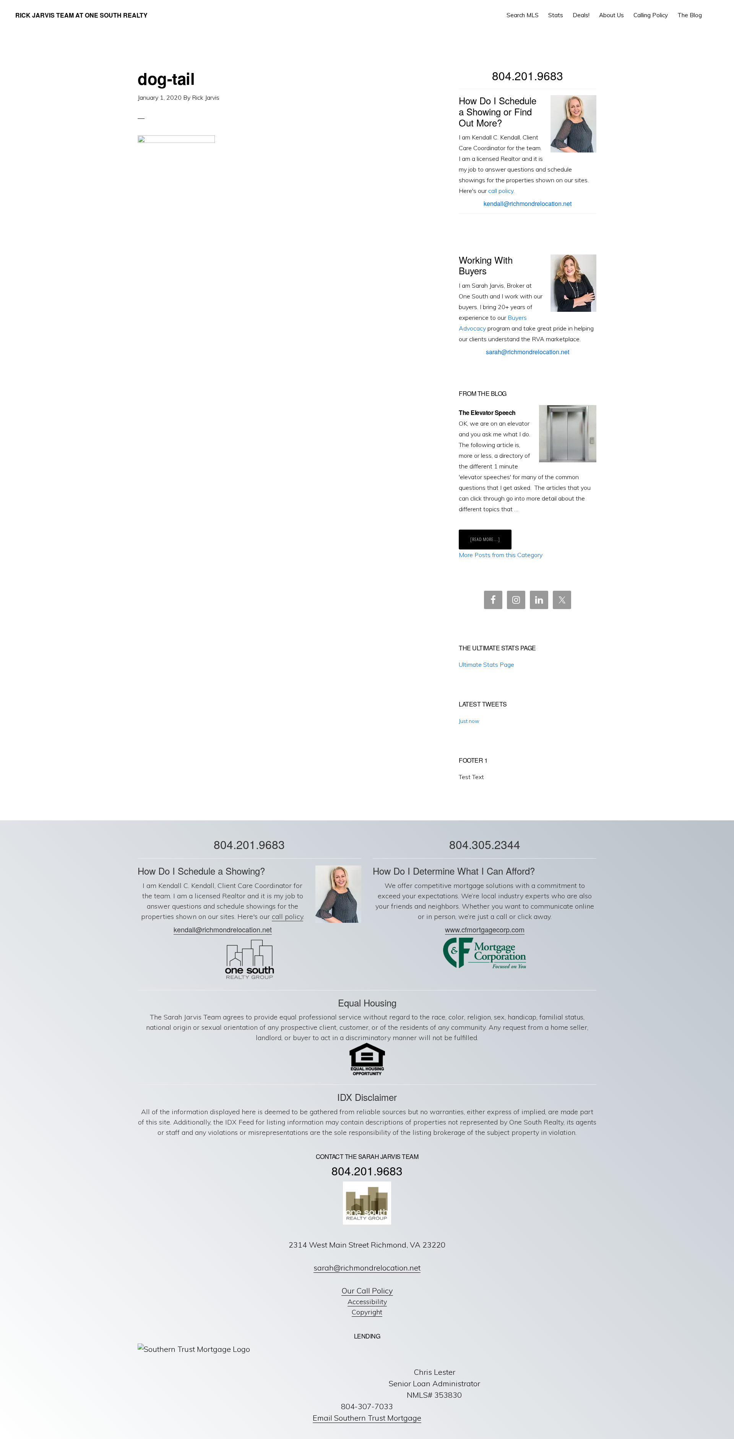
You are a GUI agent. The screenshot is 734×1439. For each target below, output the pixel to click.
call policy (500, 190)
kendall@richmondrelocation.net (528, 203)
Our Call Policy (367, 1290)
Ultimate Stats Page (486, 664)
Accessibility (367, 1301)
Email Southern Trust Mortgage (367, 1418)
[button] (713, 15)
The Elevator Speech (487, 412)
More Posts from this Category (500, 555)
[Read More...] (491, 542)
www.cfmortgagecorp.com (485, 929)
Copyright (367, 1312)
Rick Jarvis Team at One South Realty (81, 15)
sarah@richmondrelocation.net (527, 351)
